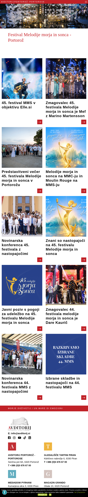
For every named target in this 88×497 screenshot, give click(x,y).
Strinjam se (42, 495)
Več (75, 492)
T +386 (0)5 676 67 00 (19, 465)
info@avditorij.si (20, 433)
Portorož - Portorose (23, 2)
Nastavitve (81, 492)
